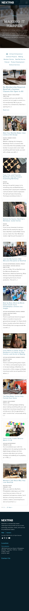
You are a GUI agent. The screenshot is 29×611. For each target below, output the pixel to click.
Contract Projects (11, 56)
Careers (8, 532)
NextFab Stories (20, 59)
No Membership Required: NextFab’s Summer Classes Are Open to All (14, 89)
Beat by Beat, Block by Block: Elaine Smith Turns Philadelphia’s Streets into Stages (14, 305)
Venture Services (14, 65)
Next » (10, 507)
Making (20, 56)
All (7, 54)
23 (7, 507)
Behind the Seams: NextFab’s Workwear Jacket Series (14, 220)
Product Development (17, 62)
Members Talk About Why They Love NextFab (14, 481)
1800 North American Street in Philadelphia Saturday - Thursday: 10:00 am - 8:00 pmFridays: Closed (12, 549)
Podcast (7, 62)
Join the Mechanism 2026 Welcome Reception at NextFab (14, 260)
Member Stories (9, 59)
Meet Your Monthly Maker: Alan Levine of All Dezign (14, 134)
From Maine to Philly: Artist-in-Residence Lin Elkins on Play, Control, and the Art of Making (14, 352)
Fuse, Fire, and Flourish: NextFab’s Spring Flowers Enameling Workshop (12, 177)
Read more (6, 110)
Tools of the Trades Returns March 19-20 (13, 439)
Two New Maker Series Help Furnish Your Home (13, 397)
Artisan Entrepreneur (16, 54)
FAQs (2, 532)
